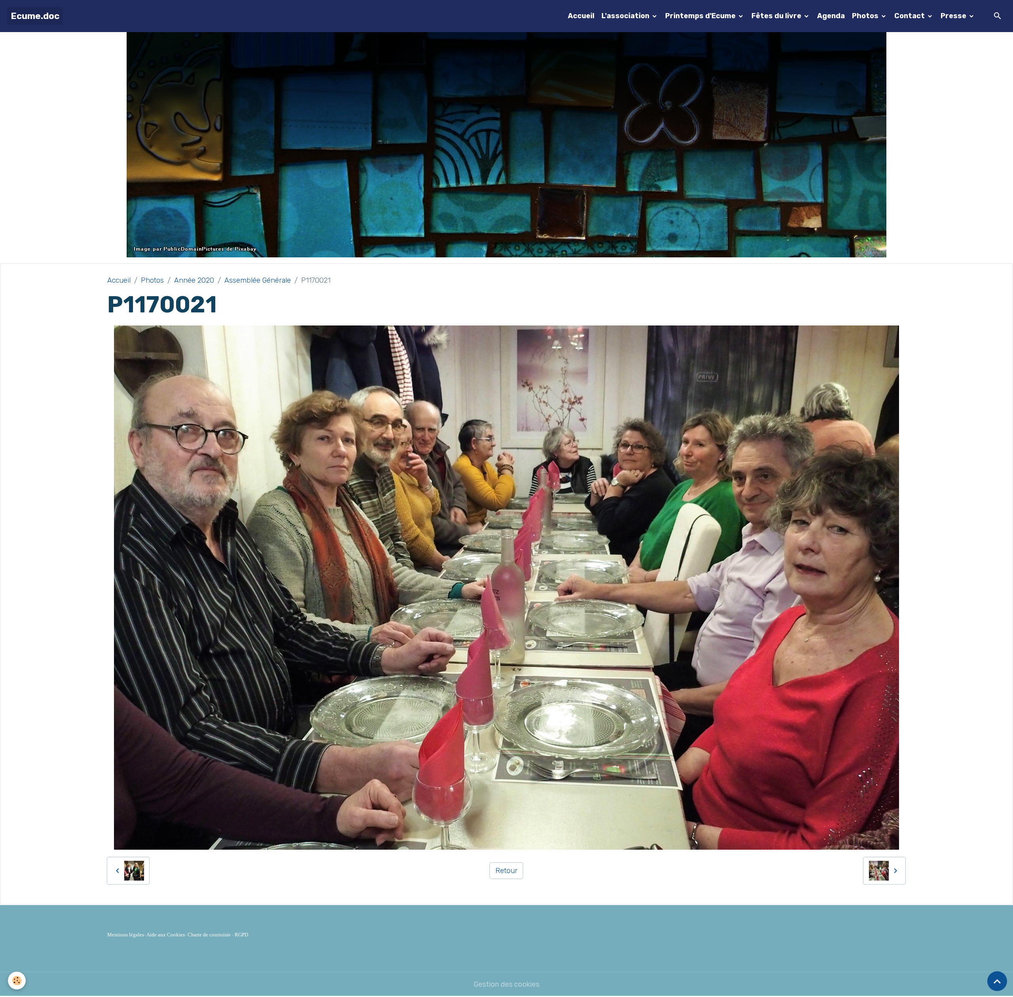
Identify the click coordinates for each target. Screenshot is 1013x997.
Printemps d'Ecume (701, 15)
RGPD (241, 935)
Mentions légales (125, 935)
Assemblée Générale (257, 280)
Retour (506, 870)
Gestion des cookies (506, 984)
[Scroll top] (997, 981)
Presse (954, 15)
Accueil (581, 15)
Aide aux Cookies (165, 935)
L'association (626, 15)
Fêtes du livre (777, 15)
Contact (910, 15)
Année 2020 (194, 280)
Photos (866, 15)
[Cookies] (17, 980)
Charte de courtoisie (209, 935)
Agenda (831, 15)
